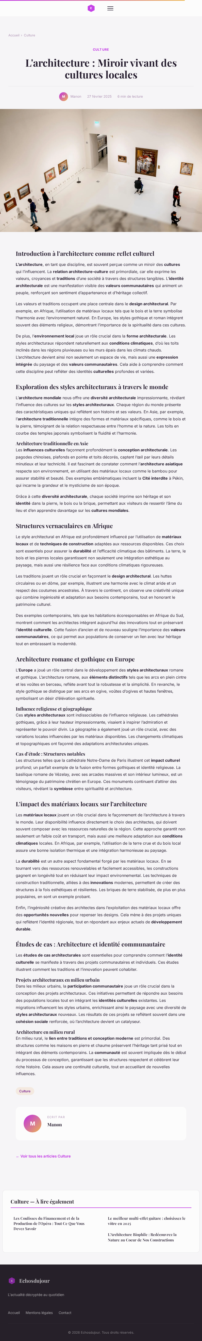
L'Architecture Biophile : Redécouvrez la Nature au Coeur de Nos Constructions (142, 1237)
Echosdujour (34, 1280)
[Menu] (110, 8)
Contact (65, 1313)
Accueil (13, 35)
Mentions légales (39, 1313)
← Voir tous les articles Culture (43, 1156)
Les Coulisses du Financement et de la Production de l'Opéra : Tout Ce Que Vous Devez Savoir (49, 1223)
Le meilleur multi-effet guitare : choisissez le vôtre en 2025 (146, 1221)
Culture (29, 35)
